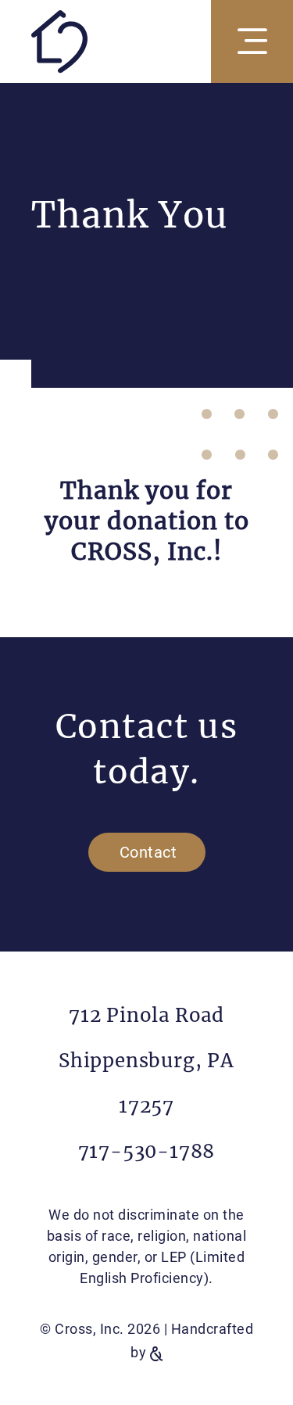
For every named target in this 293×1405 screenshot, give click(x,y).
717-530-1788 (147, 1151)
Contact (148, 852)
